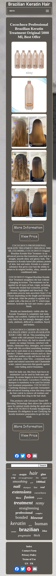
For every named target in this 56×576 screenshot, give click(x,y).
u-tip (13, 478)
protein (39, 498)
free (35, 487)
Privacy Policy (29, 555)
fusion (29, 497)
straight (22, 474)
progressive (24, 535)
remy (40, 503)
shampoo (27, 487)
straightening (29, 508)
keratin (18, 523)
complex (39, 513)
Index (29, 546)
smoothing (20, 481)
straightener (26, 478)
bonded (22, 517)
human (41, 523)
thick (37, 535)
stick (30, 525)
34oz (44, 530)
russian (13, 531)
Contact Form (29, 550)
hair (33, 473)
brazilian (29, 529)
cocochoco (40, 492)
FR (31, 563)
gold (31, 482)
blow (18, 497)
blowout (37, 518)
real (42, 487)
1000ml (40, 481)
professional (24, 512)
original (44, 478)
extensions (22, 491)
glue (43, 474)
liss (37, 478)
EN (26, 563)
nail (16, 486)
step (14, 474)
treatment (23, 502)
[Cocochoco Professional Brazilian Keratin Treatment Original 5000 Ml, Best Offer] (29, 59)
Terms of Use (29, 559)
